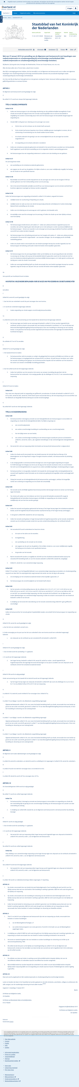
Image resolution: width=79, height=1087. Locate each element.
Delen (71, 49)
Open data (8, 1066)
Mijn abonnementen (39, 13)
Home (15, 13)
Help (6, 1045)
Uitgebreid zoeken (25, 13)
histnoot (44, 983)
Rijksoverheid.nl (9, 1077)
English (7, 1043)
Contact (7, 1041)
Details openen (1, 19)
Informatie (40, 49)
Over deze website (10, 1039)
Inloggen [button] (69, 8)
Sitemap (7, 1059)
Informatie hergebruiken (12, 1052)
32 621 (11, 1022)
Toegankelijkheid (10, 1056)
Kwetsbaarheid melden (11, 1061)
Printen (63, 49)
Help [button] (74, 13)
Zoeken (7, 1047)
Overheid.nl (6, 13)
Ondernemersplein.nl (11, 1079)
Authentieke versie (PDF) (25, 50)
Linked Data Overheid (11, 1068)
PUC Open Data (9, 1070)
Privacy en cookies (10, 1054)
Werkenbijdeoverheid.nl (12, 1081)
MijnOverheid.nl (9, 1075)
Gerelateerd (52, 49)
